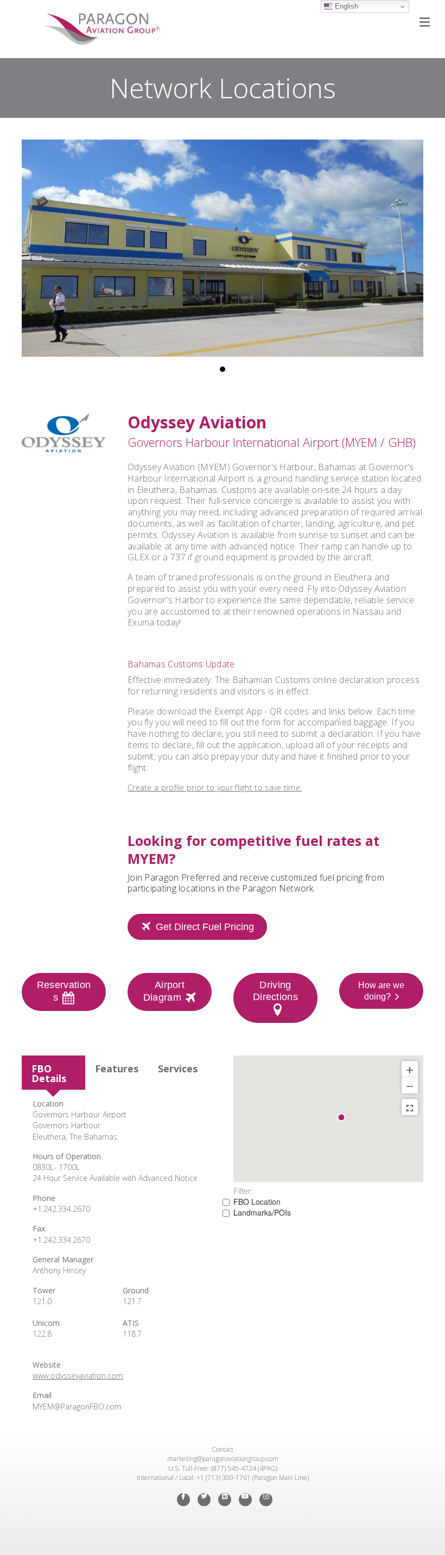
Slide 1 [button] (222, 369)
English (345, 6)
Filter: (243, 1190)
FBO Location (257, 1201)
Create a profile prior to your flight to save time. (215, 787)
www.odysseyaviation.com (78, 1375)
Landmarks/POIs (262, 1212)
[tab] (53, 1072)
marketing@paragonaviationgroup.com (222, 1458)
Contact (222, 1449)
